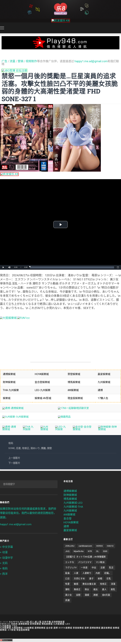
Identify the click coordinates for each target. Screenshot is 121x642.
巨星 (18, 448)
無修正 (77, 589)
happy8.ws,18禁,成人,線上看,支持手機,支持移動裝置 (37, 621)
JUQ (67, 551)
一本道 (84, 567)
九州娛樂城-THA (73, 506)
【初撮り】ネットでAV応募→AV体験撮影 (85, 556)
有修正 (25, 448)
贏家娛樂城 (70, 530)
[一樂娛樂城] (23, 318)
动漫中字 (7, 557)
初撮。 (107, 573)
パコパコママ (85, 562)
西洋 (5, 573)
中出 (94, 567)
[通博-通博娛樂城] (12, 408)
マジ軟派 (100, 562)
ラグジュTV (71, 567)
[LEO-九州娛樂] (61, 429)
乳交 (111, 567)
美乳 (113, 589)
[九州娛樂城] (45, 429)
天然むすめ (79, 578)
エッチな (69, 562)
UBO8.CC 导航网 (9, 624)
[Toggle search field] (119, 27)
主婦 (102, 567)
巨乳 (109, 578)
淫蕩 (113, 584)
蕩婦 (87, 595)
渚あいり (35, 448)
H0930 (99, 546)
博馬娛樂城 (70, 498)
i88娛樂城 (69, 514)
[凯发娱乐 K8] (60, 20)
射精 (100, 578)
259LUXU (69, 546)
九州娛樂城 (70, 510)
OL (97, 551)
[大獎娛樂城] (8, 318)
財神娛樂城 (70, 494)
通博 (66, 526)
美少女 (68, 595)
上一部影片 (14, 458)
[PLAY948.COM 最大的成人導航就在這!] (60, 47)
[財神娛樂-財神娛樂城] (108, 429)
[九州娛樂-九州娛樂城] (15, 416)
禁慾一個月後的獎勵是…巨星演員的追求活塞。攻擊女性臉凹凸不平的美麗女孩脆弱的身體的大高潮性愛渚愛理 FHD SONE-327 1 (60, 87)
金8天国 (106, 595)
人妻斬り (87, 573)
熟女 (87, 589)
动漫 (5, 552)
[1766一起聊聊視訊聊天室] (73, 408)
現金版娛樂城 (23, 629)
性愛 (67, 584)
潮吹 (67, 589)
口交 (67, 578)
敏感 (76, 584)
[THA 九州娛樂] (29, 429)
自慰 (78, 595)
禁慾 (49, 448)
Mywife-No (79, 551)
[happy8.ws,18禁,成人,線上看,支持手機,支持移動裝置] (60, 9)
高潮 (67, 600)
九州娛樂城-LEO (73, 502)
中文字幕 (7, 546)
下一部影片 (14, 463)
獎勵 (43, 448)
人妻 (76, 573)
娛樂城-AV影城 (8, 629)
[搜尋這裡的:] (29, 484)
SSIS (105, 551)
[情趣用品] (64, 416)
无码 (5, 563)
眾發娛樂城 (78, 627)
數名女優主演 (89, 584)
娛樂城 (116, 627)
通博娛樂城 (70, 491)
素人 (104, 589)
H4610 (110, 546)
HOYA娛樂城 (70, 522)
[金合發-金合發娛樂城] (83, 429)
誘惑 (95, 595)
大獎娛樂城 (17, 627)
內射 (98, 573)
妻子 (91, 578)
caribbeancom (85, 546)
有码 (10, 443)
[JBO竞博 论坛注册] (14, 70)
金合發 (67, 518)
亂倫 (67, 573)
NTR (90, 551)
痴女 (95, 589)
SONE (11, 448)
